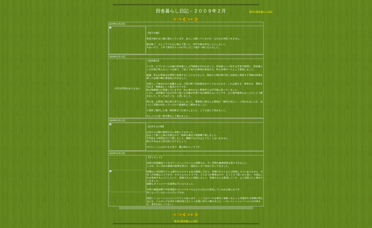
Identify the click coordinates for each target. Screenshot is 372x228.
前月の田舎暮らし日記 (260, 11)
